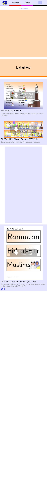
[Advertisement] (23, 33)
